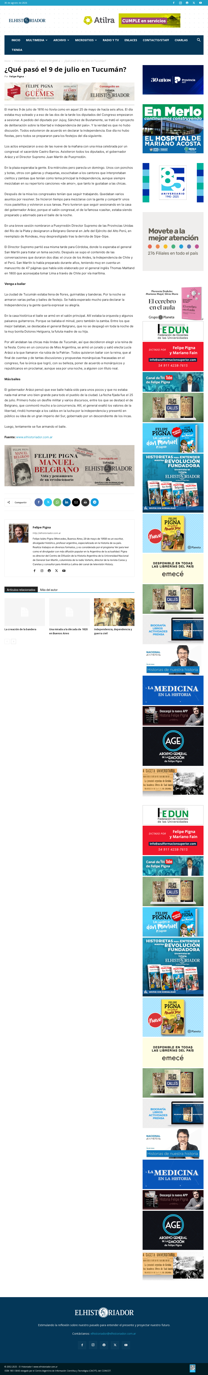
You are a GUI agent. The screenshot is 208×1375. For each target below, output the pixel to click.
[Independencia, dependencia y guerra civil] (114, 612)
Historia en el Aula (24, 61)
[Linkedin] (67, 502)
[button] (199, 40)
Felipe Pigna (16, 76)
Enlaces (131, 40)
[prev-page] (7, 641)
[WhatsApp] (57, 502)
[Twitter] (194, 3)
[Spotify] (187, 3)
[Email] (76, 502)
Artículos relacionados (21, 589)
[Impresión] (85, 502)
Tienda (17, 50)
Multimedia (35, 40)
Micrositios (84, 40)
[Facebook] (174, 3)
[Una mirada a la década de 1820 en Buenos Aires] (69, 612)
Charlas (181, 40)
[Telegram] (95, 502)
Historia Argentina (49, 61)
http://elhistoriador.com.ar (47, 533)
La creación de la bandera (20, 629)
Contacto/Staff (156, 40)
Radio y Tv (111, 40)
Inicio (16, 40)
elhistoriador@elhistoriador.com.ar (113, 1333)
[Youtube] (200, 3)
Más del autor (49, 589)
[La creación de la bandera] (24, 612)
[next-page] (13, 641)
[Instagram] (180, 3)
